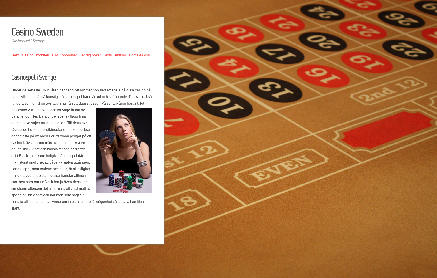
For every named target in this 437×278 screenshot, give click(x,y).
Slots (108, 55)
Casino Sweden (37, 31)
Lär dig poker (90, 55)
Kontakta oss (139, 55)
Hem (15, 55)
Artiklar (120, 55)
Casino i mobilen (35, 55)
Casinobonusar (64, 55)
